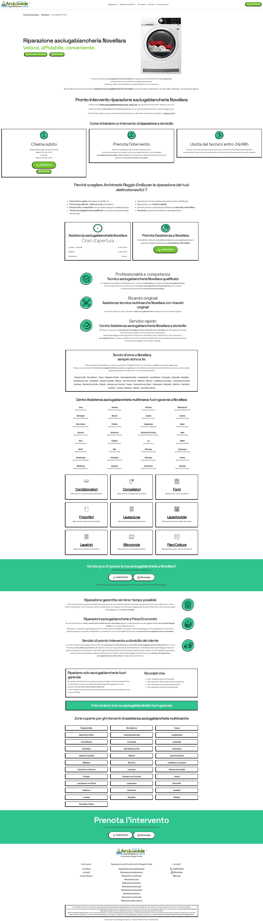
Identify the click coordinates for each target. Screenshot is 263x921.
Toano (101, 377)
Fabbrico (176, 384)
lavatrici (86, 544)
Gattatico (185, 384)
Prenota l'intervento (37, 54)
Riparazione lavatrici (131, 893)
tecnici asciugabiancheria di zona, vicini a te (118, 104)
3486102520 (254, 4)
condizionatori (86, 489)
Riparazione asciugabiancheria (131, 868)
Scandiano (94, 380)
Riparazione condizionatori (131, 872)
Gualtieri (111, 387)
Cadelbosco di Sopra (163, 380)
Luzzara (120, 387)
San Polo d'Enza (129, 380)
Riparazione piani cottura (131, 900)
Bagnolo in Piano (112, 377)
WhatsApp (58, 54)
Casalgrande (143, 377)
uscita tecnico (162, 4)
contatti (151, 4)
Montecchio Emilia (90, 384)
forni (177, 489)
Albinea (118, 380)
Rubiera (136, 387)
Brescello (167, 384)
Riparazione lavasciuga (131, 886)
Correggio (166, 377)
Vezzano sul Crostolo (116, 384)
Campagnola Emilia (128, 377)
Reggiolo (128, 387)
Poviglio (102, 384)
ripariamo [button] (112, 4)
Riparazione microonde (131, 897)
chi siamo (141, 4)
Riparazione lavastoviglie (131, 890)
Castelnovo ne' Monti (142, 384)
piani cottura (176, 544)
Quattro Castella (107, 380)
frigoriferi (86, 517)
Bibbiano (141, 380)
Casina (129, 384)
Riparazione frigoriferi (131, 883)
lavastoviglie (177, 517)
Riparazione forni (131, 879)
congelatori (132, 489)
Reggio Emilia (80, 377)
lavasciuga (131, 517)
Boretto (149, 380)
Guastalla (176, 377)
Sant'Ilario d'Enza (148, 387)
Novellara (45, 14)
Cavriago (77, 384)
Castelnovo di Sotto (181, 380)
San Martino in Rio (80, 380)
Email (178, 876)
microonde (131, 544)
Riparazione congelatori (131, 875)
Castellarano (155, 377)
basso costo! (169, 113)
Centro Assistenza (31, 14)
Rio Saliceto (92, 377)
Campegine (158, 384)
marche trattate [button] (127, 4)
